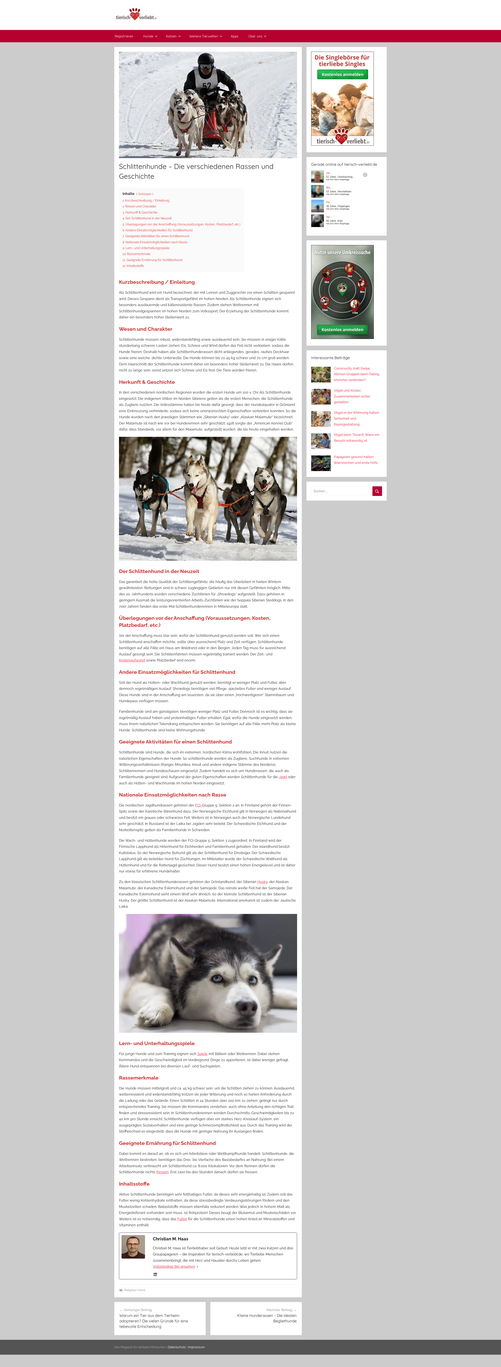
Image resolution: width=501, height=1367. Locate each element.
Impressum (196, 1347)
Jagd (283, 777)
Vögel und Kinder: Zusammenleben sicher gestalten (352, 396)
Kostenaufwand (132, 660)
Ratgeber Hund (134, 1290)
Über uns (255, 36)
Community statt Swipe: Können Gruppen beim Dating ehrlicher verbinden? (356, 374)
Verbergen (144, 194)
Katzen (171, 36)
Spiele (202, 1054)
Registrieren (124, 36)
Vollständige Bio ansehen (174, 1266)
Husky (262, 882)
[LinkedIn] (155, 1274)
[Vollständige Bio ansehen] (197, 1266)
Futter (182, 1219)
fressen (162, 1172)
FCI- (198, 805)
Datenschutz (177, 1347)
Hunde (148, 36)
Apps (234, 36)
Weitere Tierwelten (203, 36)
